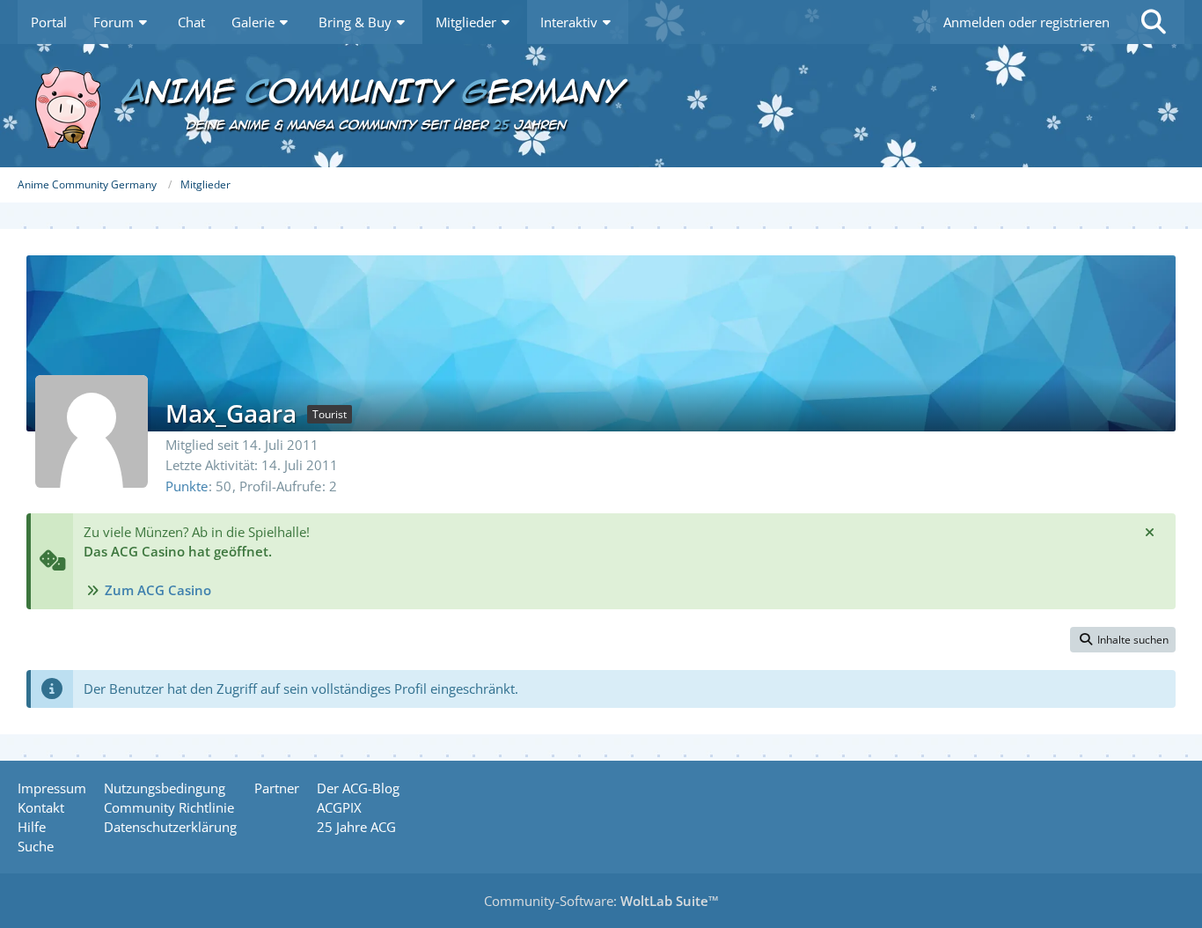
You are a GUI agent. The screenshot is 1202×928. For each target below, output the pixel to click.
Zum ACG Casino (158, 590)
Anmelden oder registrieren (1026, 22)
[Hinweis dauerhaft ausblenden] (1149, 531)
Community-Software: (601, 901)
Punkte (186, 486)
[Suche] (1153, 22)
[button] (1123, 640)
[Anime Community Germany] (601, 105)
